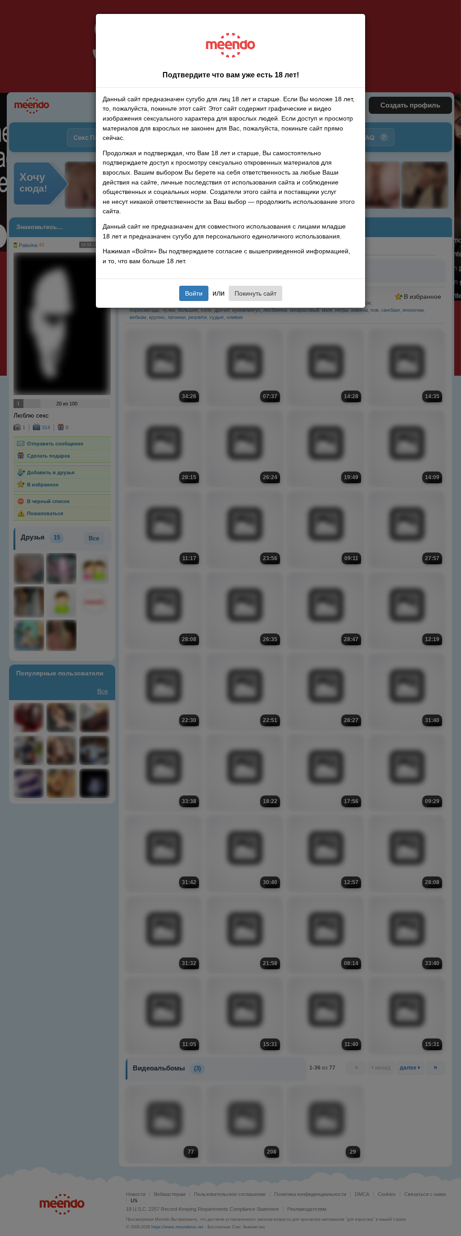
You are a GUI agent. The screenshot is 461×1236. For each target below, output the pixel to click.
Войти (194, 293)
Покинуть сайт (255, 293)
